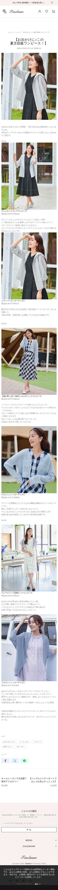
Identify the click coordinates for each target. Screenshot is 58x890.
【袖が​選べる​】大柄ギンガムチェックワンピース (21, 396)
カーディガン (24, 742)
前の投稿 (4, 785)
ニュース (17, 32)
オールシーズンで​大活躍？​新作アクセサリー (14, 780)
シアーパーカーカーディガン (13, 301)
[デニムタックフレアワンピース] (29, 176)
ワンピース (37, 742)
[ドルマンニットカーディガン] (29, 648)
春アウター (20, 747)
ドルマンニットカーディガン (13, 682)
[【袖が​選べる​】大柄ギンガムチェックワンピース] (29, 361)
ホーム (10, 32)
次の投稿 (53, 785)
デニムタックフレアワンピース (14, 211)
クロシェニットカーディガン (13, 494)
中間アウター (7, 747)
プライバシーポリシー (24, 884)
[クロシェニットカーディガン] (29, 459)
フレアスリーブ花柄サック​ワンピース (17, 593)
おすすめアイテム (9, 742)
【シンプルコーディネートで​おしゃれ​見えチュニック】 (43, 780)
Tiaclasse (16, 11)
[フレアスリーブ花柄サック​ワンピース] (29, 558)
